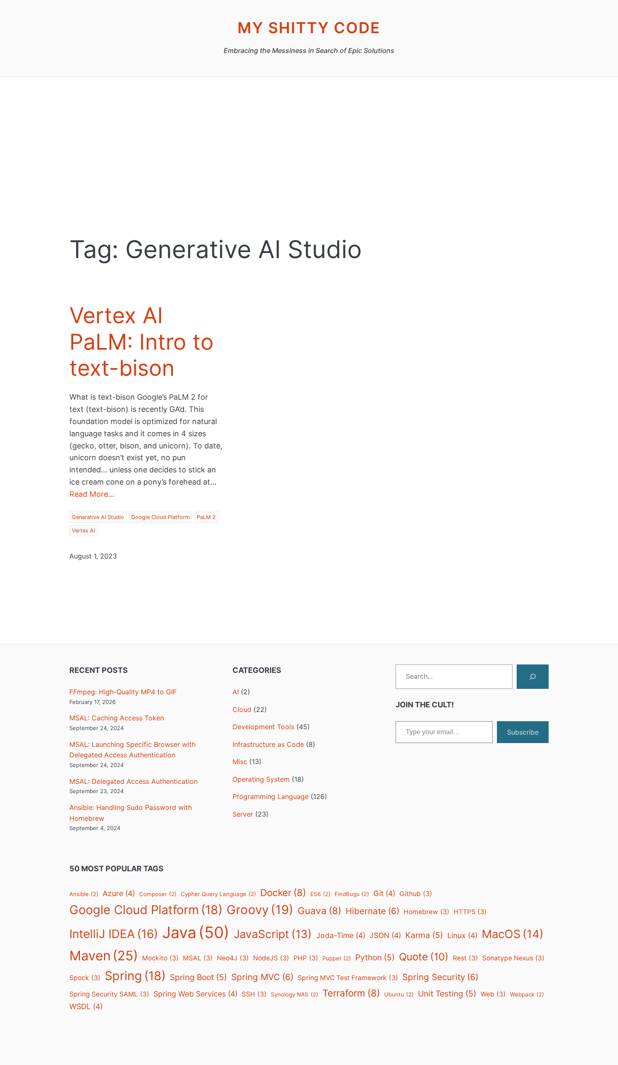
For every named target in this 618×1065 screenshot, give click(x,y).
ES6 (320, 894)
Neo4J (233, 958)
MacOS (513, 934)
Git (384, 893)
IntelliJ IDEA (113, 934)
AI (235, 692)
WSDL (86, 1006)
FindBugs (352, 894)
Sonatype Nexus (513, 958)
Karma (424, 935)
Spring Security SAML (109, 994)
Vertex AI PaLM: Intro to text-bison (141, 342)
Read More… (91, 494)
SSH (254, 994)
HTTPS (470, 912)
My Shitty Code (309, 27)
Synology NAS (294, 994)
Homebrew (426, 912)
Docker (283, 892)
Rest (465, 958)
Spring (135, 975)
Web (493, 994)
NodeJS (271, 958)
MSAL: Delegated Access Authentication (133, 781)
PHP (305, 958)
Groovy (260, 909)
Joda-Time (340, 935)
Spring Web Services (195, 993)
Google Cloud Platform (160, 517)
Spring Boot (198, 977)
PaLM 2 (206, 517)
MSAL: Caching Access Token (116, 718)
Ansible (83, 894)
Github (415, 894)
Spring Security (440, 977)
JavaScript (273, 934)
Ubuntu (399, 994)
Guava (319, 910)
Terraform (351, 993)
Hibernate (372, 911)
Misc (239, 761)
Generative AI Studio (98, 517)
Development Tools (263, 726)
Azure (119, 893)
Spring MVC (262, 977)
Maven (103, 956)
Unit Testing (447, 994)
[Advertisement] (309, 166)
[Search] (533, 676)
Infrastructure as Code (268, 744)
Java (196, 932)
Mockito (160, 958)
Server (242, 814)
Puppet (336, 958)
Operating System (261, 779)
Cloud (241, 709)
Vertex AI (83, 530)
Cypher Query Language (218, 894)
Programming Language (270, 796)
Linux (462, 935)
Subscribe (523, 732)
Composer (158, 894)
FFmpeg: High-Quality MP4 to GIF (123, 692)
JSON (385, 935)
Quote (424, 956)
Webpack (527, 994)
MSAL (198, 958)
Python (375, 957)
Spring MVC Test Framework (348, 978)
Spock (84, 978)
